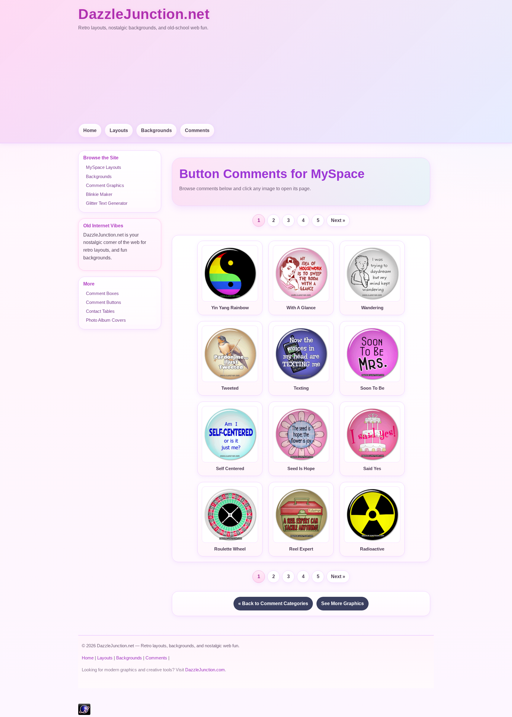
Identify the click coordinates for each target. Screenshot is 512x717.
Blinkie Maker (99, 194)
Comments (197, 130)
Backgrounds (156, 130)
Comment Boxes (102, 293)
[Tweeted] (230, 354)
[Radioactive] (372, 514)
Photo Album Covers (106, 320)
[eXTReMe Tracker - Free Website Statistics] (84, 713)
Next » (338, 220)
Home (90, 130)
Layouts (119, 130)
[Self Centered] (230, 434)
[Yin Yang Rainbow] (230, 273)
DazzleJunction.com (205, 669)
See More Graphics (342, 603)
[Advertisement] (256, 77)
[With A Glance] (301, 273)
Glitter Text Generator (106, 203)
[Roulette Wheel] (230, 514)
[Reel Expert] (301, 514)
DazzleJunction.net (143, 14)
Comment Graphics (105, 185)
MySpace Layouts (103, 167)
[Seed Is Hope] (301, 434)
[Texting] (301, 354)
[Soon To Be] (372, 354)
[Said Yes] (372, 434)
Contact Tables (100, 311)
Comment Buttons (103, 302)
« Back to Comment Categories (273, 603)
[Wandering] (372, 273)
